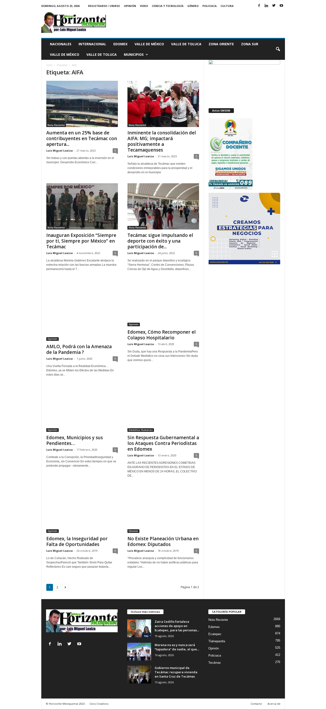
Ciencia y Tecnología (168, 6)
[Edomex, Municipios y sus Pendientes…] (82, 409)
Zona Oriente (221, 44)
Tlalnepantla (216, 641)
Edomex (120, 44)
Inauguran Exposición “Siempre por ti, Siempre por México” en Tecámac (81, 241)
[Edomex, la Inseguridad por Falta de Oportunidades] (82, 510)
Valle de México (149, 44)
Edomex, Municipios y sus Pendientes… (74, 440)
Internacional (92, 44)
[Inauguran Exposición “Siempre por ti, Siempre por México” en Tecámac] (82, 206)
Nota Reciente (56, 125)
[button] (278, 49)
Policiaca (209, 6)
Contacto (256, 703)
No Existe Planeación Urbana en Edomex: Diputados (163, 541)
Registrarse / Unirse (104, 6)
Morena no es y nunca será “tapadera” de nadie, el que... (177, 647)
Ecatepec (214, 634)
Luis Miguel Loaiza (59, 150)
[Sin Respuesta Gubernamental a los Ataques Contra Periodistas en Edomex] (163, 409)
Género (193, 6)
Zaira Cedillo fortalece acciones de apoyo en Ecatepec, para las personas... (177, 625)
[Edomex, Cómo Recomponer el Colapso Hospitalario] (163, 303)
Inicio (49, 65)
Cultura (227, 6)
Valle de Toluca (186, 44)
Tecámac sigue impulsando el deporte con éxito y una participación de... (160, 241)
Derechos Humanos (141, 430)
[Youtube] (281, 5)
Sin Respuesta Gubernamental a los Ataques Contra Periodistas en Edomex (163, 443)
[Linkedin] (266, 5)
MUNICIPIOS (134, 54)
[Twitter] (274, 5)
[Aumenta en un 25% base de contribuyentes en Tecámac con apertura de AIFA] (82, 104)
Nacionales (60, 44)
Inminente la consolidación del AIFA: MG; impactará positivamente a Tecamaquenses (161, 141)
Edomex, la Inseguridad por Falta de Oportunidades (77, 541)
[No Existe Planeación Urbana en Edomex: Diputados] (163, 510)
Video (144, 6)
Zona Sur (249, 44)
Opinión (130, 6)
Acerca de (274, 703)
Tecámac (214, 662)
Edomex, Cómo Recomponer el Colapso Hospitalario (161, 335)
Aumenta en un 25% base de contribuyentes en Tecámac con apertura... (81, 138)
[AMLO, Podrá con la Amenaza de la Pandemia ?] (82, 310)
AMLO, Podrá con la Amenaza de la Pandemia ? (79, 349)
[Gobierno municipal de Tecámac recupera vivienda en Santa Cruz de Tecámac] (139, 674)
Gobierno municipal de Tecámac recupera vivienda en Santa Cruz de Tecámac (176, 672)
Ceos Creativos (98, 703)
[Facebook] (259, 5)
